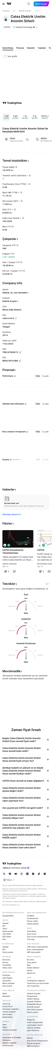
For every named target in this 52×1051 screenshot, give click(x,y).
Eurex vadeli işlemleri (35, 949)
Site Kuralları (7, 1014)
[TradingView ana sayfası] (9, 4)
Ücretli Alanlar (7, 1045)
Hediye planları (33, 924)
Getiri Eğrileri (7, 978)
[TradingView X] (4, 874)
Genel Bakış (31, 931)
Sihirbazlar (6, 1040)
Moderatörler (7, 1017)
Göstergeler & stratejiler (11, 1037)
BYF (4, 926)
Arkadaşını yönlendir (10, 1009)
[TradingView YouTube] (15, 874)
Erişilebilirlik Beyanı (34, 1004)
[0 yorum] (14, 571)
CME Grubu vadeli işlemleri (37, 947)
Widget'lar (31, 1020)
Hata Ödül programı (35, 1009)
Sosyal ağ (6, 1004)
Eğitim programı (33, 1046)
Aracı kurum (31, 934)
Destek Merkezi (33, 968)
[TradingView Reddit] (44, 874)
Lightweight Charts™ (35, 1025)
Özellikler (30, 916)
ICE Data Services (18, 885)
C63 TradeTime (33, 986)
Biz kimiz (30, 960)
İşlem (4, 1025)
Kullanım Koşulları (33, 993)
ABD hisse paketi (33, 952)
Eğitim (4, 1027)
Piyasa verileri (32, 921)
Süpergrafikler (8, 916)
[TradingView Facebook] (10, 874)
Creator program (9, 1012)
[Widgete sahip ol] (47, 583)
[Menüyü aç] (3, 3)
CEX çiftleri (6, 934)
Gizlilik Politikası (33, 999)
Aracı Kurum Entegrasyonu (37, 1041)
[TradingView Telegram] (33, 874)
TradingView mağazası (36, 981)
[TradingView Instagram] (21, 874)
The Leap (30, 939)
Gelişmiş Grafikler (34, 1028)
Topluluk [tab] (42, 48)
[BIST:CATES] (4, 545)
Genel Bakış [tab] (7, 48)
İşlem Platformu (33, 1030)
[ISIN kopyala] (20, 352)
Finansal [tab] (20, 48)
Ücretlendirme (32, 918)
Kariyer (30, 970)
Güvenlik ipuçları (33, 1007)
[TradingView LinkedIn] (27, 874)
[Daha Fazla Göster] (14, 11)
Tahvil (4, 929)
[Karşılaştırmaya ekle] (27, 139)
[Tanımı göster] (16, 167)
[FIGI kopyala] (20, 361)
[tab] (38, 376)
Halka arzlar (7, 968)
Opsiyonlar (6, 981)
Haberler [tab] (31, 48)
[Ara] (28, 3)
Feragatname (32, 996)
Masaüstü (6, 996)
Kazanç (5, 962)
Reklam (30, 1038)
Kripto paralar (7, 931)
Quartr (26, 901)
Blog (28, 965)
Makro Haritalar (8, 983)
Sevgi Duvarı (7, 1006)
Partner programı (33, 1043)
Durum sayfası (32, 1012)
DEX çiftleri (6, 937)
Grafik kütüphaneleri (35, 1022)
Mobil (4, 993)
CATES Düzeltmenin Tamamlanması (12, 551)
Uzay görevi (32, 962)
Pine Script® (7, 986)
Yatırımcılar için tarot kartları (38, 983)
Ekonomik (6, 960)
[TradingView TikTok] (39, 874)
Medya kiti (31, 973)
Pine (4, 939)
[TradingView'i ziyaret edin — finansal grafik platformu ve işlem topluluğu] (12, 103)
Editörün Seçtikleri (9, 1030)
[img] (34, 27)
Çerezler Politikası (34, 1001)
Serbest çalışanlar (9, 1043)
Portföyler (6, 975)
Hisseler (5, 923)
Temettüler (6, 965)
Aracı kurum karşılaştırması (37, 937)
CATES (40, 550)
